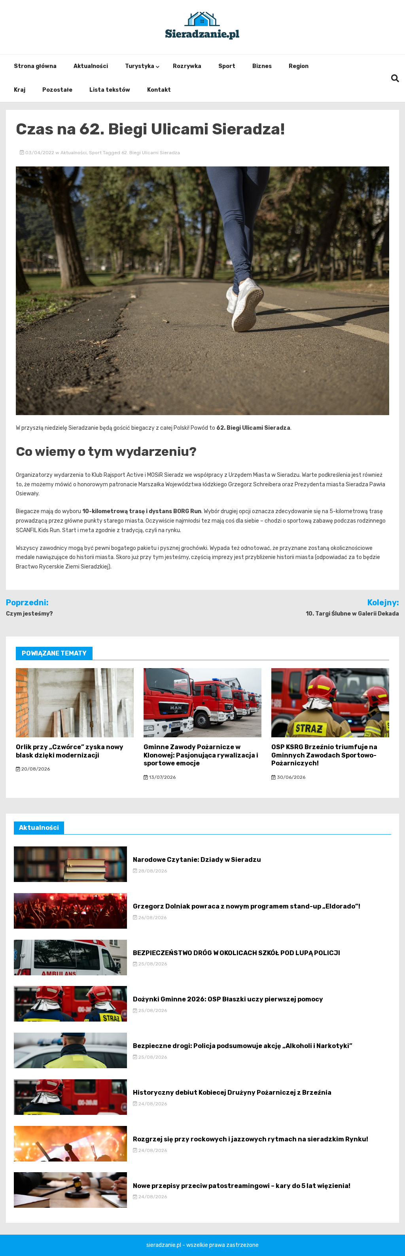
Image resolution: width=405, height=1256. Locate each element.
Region (298, 66)
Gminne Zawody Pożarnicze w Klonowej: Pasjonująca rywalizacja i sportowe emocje (201, 755)
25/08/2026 (152, 964)
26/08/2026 (152, 917)
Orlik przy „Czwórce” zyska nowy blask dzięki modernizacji (69, 751)
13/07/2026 (162, 777)
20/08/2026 (35, 769)
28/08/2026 (152, 871)
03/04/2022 (39, 152)
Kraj (19, 90)
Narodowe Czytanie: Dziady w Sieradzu (197, 859)
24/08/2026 (152, 1104)
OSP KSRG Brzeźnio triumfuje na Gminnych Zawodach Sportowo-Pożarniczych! (324, 755)
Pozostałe (57, 90)
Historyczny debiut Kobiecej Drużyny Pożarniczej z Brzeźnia (232, 1092)
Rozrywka (187, 66)
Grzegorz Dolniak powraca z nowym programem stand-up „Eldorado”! (246, 906)
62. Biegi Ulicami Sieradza (150, 152)
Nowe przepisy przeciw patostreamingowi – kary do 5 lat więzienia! (241, 1186)
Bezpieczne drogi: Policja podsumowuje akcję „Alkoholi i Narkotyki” (242, 1046)
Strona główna (35, 66)
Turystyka (139, 66)
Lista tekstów (109, 90)
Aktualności (91, 66)
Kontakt (159, 90)
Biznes (262, 66)
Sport (226, 66)
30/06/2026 (290, 777)
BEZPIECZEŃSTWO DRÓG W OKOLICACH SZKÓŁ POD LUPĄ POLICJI (236, 953)
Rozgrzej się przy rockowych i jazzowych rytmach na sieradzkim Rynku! (250, 1139)
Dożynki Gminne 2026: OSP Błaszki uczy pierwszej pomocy (228, 999)
